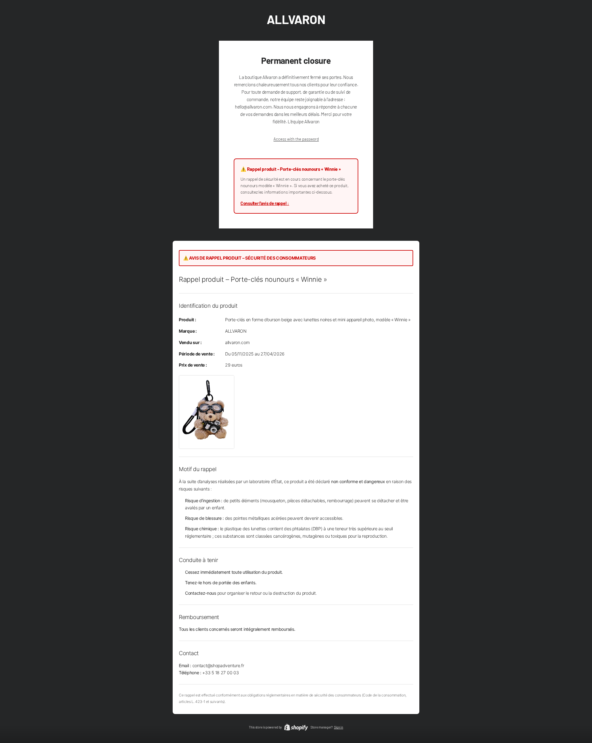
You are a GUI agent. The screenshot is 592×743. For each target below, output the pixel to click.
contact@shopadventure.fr (218, 665)
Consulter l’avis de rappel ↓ (264, 203)
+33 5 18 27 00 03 (220, 672)
